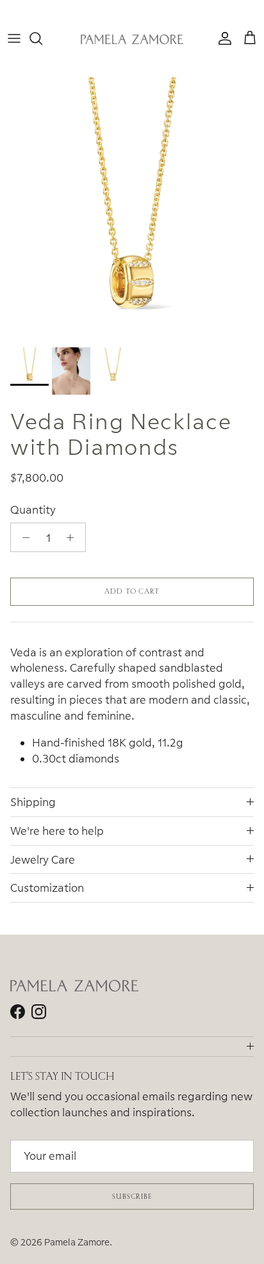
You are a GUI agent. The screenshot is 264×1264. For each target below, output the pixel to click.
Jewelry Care (42, 859)
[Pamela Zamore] (132, 38)
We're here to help (57, 830)
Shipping (33, 802)
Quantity (33, 509)
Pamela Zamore (77, 1241)
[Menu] (14, 38)
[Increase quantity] (73, 537)
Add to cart (132, 591)
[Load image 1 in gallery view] (132, 209)
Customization (47, 887)
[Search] (42, 38)
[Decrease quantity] (22, 537)
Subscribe (132, 1196)
